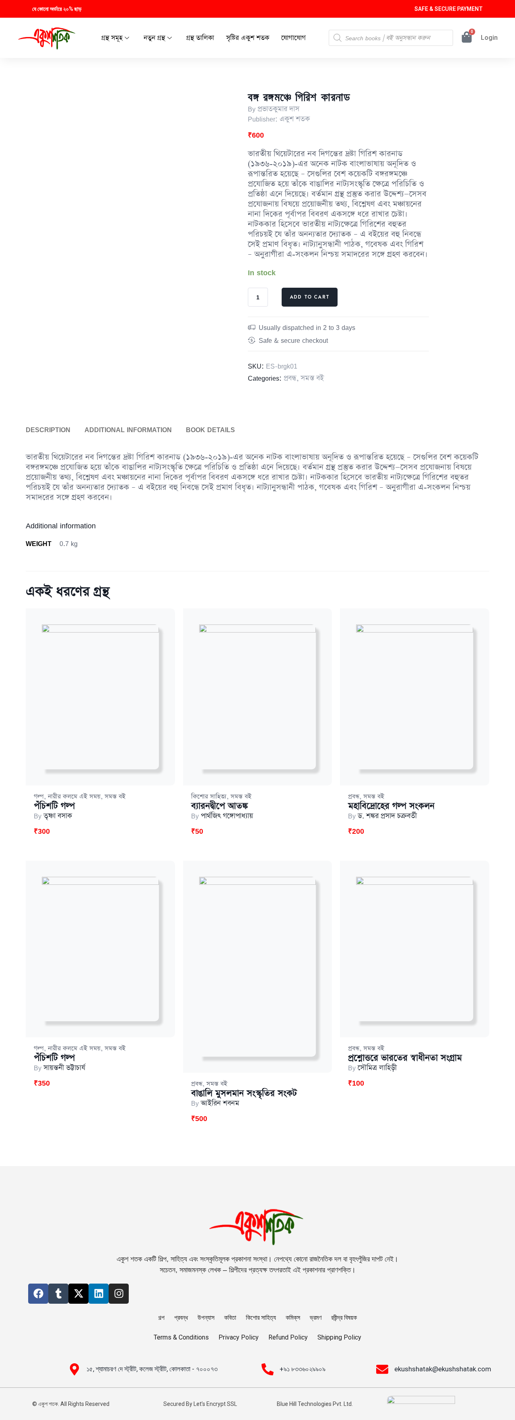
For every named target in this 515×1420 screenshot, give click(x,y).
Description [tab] (48, 430)
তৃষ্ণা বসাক (57, 816)
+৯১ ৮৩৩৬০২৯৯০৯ (302, 1369)
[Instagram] (119, 1294)
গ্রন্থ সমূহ (111, 38)
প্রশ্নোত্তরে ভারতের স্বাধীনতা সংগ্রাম (405, 1058)
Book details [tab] (210, 430)
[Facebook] (38, 1294)
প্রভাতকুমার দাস (278, 109)
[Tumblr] (58, 1294)
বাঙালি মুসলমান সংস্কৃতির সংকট (244, 1093)
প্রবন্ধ (290, 378)
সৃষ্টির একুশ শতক (247, 38)
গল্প (39, 796)
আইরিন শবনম (220, 1103)
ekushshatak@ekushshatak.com (442, 1369)
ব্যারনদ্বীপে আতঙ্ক (219, 806)
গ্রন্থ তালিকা (200, 38)
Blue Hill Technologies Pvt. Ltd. (315, 1404)
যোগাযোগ (293, 38)
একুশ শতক (295, 119)
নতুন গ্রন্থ (154, 38)
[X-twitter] (78, 1294)
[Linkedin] (99, 1294)
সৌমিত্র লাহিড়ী (377, 1068)
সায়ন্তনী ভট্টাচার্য (64, 1068)
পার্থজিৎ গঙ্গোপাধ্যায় (227, 816)
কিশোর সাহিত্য (209, 796)
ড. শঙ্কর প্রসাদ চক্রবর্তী (387, 816)
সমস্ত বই (312, 378)
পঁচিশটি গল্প (54, 806)
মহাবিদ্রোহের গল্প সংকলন (391, 806)
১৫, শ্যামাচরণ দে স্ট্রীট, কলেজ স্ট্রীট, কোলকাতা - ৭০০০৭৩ (152, 1369)
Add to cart (310, 297)
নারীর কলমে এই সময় (74, 796)
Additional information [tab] (128, 430)
